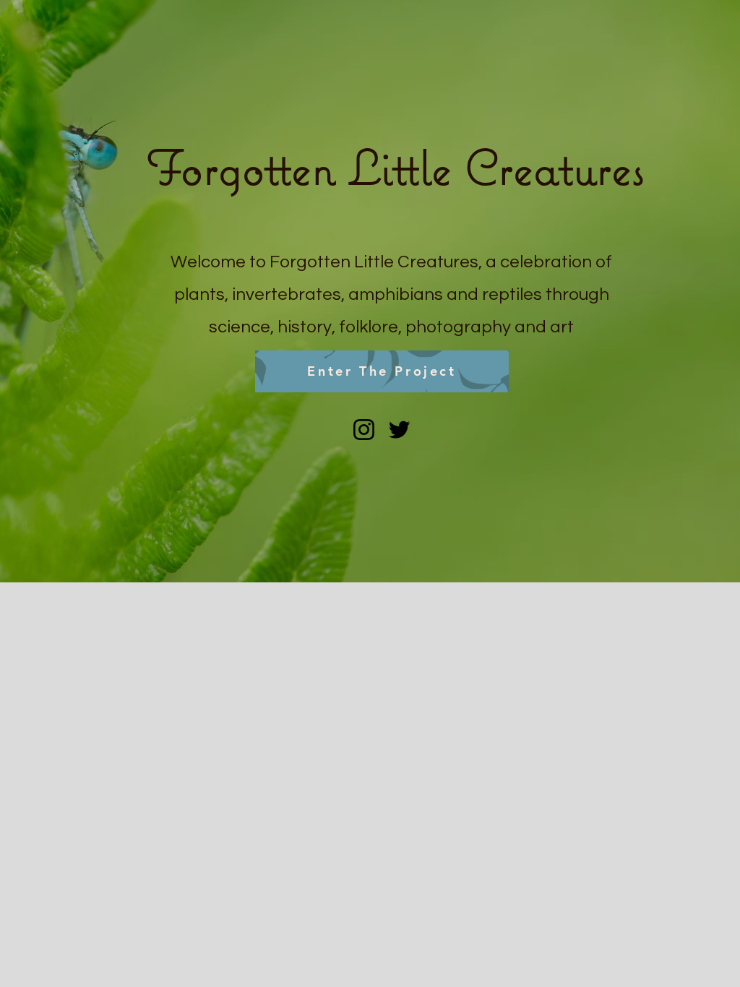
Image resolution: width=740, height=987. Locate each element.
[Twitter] (399, 429)
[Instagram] (364, 429)
